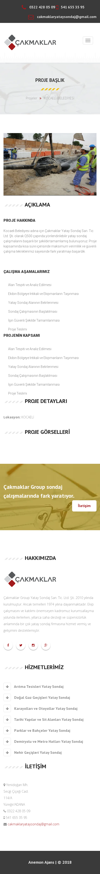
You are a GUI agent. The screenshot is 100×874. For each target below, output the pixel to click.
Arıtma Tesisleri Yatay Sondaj (38, 686)
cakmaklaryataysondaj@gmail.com (33, 824)
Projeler (31, 98)
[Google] (45, 645)
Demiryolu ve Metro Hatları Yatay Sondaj (48, 741)
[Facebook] (8, 645)
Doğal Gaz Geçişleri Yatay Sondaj (41, 697)
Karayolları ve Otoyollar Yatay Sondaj (45, 708)
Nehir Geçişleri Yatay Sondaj (37, 752)
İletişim (84, 505)
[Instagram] (33, 645)
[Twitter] (20, 645)
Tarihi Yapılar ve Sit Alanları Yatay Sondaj (48, 719)
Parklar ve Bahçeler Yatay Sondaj (41, 730)
